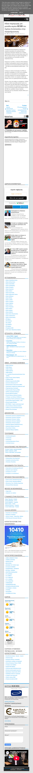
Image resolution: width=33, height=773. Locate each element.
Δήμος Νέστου (9, 305)
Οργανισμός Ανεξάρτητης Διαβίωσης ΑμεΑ (15, 386)
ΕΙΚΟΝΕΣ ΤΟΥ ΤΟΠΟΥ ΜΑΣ (12, 565)
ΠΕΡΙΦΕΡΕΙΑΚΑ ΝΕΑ (11, 584)
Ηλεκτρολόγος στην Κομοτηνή (13, 458)
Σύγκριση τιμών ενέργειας (11, 469)
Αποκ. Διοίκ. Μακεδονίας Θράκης (13, 329)
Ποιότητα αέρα (9, 657)
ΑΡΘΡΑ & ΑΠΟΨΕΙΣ (10, 559)
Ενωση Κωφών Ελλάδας (11, 402)
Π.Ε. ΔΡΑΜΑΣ (9, 574)
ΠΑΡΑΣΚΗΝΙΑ (9, 582)
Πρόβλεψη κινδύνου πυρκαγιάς (13, 673)
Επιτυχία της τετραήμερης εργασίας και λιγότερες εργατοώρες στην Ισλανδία (19, 224)
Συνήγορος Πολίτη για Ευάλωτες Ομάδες (15, 398)
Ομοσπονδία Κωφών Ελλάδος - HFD (14, 400)
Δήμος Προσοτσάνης (10, 317)
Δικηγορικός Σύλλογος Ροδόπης (13, 417)
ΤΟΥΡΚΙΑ (8, 589)
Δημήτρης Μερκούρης (11, 345)
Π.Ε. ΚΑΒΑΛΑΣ (9, 577)
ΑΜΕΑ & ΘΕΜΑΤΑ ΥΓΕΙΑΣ (12, 558)
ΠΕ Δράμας (8, 326)
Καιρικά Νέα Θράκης (10, 666)
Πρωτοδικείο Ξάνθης (10, 428)
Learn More (14, 12)
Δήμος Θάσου (9, 308)
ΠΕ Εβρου (8, 319)
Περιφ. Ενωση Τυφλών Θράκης (13, 377)
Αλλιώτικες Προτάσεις (11, 461)
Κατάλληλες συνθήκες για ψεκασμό (14, 661)
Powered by (12, 203)
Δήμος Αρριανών (10, 289)
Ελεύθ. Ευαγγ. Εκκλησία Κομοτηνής (14, 479)
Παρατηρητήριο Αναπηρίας (12, 388)
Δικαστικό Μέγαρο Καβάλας (12, 429)
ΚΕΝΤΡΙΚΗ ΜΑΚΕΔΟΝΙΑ (11, 572)
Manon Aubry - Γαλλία (10, 503)
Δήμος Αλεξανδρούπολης (11, 280)
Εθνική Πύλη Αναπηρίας (11, 409)
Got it (21, 12)
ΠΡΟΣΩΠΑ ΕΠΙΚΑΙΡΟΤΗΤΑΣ (12, 586)
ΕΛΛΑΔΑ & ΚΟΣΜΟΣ (10, 566)
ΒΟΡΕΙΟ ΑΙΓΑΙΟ (9, 561)
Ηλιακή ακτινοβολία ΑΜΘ (11, 679)
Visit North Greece (10, 443)
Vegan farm (8, 491)
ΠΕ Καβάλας (9, 324)
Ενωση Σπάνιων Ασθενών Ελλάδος (14, 395)
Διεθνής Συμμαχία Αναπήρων (12, 391)
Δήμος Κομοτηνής (10, 292)
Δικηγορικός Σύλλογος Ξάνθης (13, 419)
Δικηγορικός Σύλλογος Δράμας (13, 422)
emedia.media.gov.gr (9, 701)
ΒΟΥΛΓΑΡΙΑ (8, 563)
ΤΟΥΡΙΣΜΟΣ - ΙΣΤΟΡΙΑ (11, 588)
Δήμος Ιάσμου (9, 290)
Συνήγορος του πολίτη (11, 471)
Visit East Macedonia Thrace (12, 441)
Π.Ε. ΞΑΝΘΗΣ (9, 579)
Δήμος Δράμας (9, 310)
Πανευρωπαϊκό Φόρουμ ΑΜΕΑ (13, 390)
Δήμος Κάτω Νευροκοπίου (12, 313)
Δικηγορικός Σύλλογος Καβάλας (13, 421)
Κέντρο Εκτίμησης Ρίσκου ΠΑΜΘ (13, 663)
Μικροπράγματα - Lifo (11, 354)
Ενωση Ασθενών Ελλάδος (12, 393)
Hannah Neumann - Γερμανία (12, 505)
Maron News (9, 350)
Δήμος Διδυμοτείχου (10, 282)
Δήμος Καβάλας (9, 303)
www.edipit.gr (8, 721)
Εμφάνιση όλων (25, 359)
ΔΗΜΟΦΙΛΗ (8, 207)
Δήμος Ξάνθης (9, 299)
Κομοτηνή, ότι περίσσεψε (11, 512)
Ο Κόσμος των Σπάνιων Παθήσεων (14, 397)
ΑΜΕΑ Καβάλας (9, 370)
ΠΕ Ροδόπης (9, 321)
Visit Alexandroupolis (11, 436)
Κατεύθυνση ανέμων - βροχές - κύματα (14, 656)
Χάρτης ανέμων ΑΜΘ (10, 677)
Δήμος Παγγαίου (10, 306)
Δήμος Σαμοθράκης (10, 285)
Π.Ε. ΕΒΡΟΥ (9, 575)
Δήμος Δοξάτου (9, 312)
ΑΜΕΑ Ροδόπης (9, 365)
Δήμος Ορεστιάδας (10, 283)
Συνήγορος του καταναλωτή (12, 473)
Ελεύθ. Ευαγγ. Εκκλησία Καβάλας (13, 481)
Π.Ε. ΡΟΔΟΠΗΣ (9, 581)
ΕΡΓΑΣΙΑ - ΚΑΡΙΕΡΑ (10, 570)
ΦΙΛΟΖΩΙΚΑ (8, 591)
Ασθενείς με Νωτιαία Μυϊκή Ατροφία (14, 407)
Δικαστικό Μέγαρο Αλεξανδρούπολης (14, 424)
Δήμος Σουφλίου (10, 287)
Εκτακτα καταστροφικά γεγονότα (13, 670)
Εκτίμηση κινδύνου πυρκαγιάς (13, 659)
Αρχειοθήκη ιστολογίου (24, 207)
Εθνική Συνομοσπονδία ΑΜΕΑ (13, 381)
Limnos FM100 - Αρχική (12, 336)
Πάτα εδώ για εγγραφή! (16, 198)
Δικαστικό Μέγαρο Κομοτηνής (12, 426)
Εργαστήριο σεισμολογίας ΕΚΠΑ (13, 671)
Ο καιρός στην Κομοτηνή (11, 675)
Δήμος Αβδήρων (9, 296)
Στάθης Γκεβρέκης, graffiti (11, 450)
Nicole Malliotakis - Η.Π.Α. (11, 500)
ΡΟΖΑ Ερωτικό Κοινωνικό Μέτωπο (13, 518)
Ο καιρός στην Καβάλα (11, 664)
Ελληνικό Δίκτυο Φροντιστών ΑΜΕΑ (14, 384)
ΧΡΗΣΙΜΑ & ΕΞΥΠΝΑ (11, 593)
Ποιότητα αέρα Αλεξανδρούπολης (13, 668)
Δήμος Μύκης (9, 298)
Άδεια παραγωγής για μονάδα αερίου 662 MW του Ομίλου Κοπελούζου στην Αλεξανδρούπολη (15, 27)
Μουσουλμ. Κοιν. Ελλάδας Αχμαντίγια (14, 483)
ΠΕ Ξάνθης (8, 322)
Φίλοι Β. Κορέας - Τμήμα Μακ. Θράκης (14, 516)
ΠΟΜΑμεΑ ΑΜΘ (9, 379)
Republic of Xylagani (10, 514)
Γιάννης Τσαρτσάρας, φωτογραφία (13, 452)
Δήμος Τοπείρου (9, 301)
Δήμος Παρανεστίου (10, 315)
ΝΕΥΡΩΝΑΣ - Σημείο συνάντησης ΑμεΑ (15, 404)
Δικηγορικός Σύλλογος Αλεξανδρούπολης (15, 415)
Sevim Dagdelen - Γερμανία (11, 502)
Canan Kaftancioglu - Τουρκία (12, 506)
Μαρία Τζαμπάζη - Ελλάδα (11, 499)
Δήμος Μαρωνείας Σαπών (12, 294)
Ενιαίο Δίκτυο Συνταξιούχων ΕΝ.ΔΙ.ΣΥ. (14, 468)
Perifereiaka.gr (7, 768)
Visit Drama (8, 439)
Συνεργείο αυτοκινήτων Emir (12, 460)
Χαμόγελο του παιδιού (11, 493)
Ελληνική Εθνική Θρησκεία (12, 485)
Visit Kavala (8, 437)
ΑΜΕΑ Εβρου (9, 367)
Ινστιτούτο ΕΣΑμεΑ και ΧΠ (12, 382)
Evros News (9, 340)
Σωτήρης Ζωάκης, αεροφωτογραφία (13, 449)
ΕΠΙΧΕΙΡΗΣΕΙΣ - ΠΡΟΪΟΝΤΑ (13, 33)
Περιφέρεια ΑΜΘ (9, 328)
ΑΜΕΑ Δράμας (9, 372)
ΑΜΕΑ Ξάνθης (9, 369)
